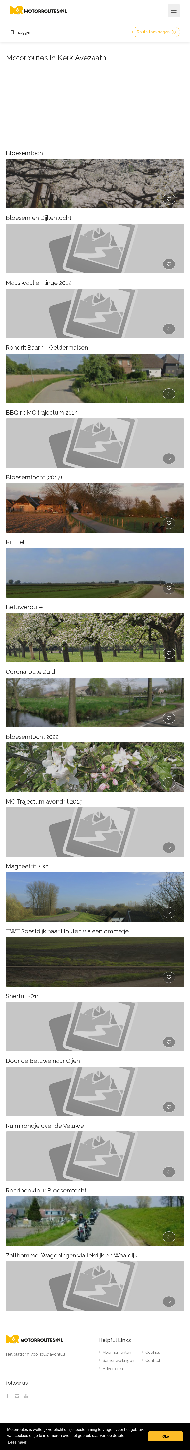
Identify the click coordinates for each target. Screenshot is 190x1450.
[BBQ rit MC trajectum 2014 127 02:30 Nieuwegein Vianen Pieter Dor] (95, 443)
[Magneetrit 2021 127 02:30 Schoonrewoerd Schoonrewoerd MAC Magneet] (95, 897)
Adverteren (113, 1368)
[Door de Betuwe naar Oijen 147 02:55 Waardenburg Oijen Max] (95, 1091)
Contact (152, 1360)
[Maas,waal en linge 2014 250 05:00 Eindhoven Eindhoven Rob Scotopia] (95, 313)
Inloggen (23, 32)
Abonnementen (117, 1352)
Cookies (152, 1352)
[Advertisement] (95, 101)
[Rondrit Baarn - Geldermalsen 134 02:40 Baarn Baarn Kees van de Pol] (95, 378)
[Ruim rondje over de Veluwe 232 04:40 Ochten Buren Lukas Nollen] (95, 1156)
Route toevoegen (154, 32)
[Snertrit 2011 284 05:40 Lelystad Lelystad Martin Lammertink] (95, 1026)
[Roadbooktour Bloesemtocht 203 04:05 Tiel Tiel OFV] (95, 1221)
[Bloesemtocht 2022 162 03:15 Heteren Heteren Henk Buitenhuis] (95, 767)
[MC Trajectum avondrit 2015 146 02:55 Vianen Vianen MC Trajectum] (95, 832)
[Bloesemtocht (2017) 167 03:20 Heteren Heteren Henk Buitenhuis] (95, 508)
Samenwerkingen (118, 1360)
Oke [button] (165, 1436)
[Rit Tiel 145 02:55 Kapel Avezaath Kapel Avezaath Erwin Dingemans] (95, 573)
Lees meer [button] (17, 1442)
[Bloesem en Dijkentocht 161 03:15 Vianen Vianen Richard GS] (95, 248)
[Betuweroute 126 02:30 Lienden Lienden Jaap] (95, 637)
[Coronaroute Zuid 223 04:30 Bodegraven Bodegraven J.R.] (95, 702)
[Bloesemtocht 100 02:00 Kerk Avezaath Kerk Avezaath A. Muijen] (95, 183)
